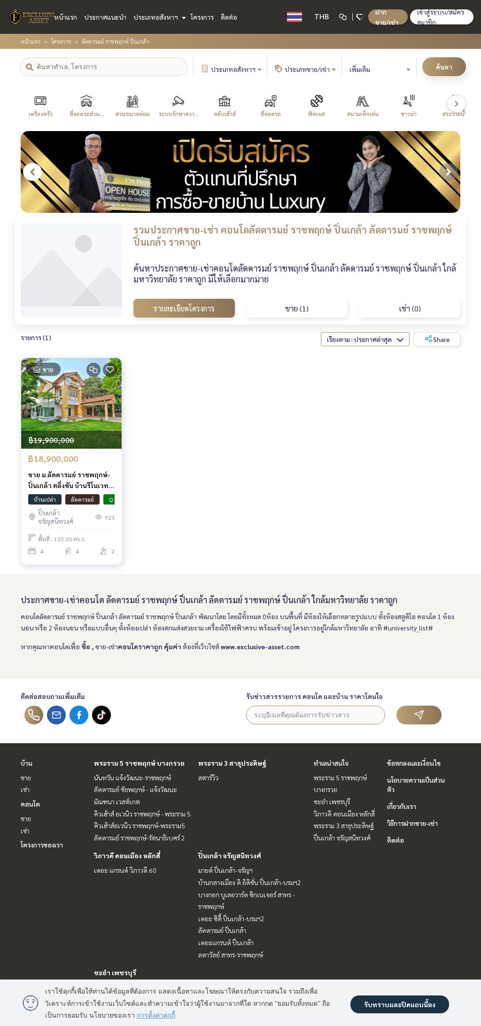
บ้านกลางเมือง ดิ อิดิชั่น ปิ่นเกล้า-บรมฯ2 (249, 882)
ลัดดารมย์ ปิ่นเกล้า (222, 930)
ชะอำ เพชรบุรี (115, 972)
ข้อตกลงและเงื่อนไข (414, 763)
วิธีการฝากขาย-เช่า (412, 823)
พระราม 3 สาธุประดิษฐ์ (232, 763)
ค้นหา (444, 66)
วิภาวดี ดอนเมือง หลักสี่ (127, 855)
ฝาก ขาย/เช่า (386, 17)
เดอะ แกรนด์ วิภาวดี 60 (125, 870)
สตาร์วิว (208, 777)
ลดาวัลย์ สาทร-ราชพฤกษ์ (230, 954)
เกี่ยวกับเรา (401, 806)
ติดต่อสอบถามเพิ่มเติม (53, 696)
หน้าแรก (65, 17)
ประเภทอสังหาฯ (156, 17)
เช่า (25, 789)
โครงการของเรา (42, 844)
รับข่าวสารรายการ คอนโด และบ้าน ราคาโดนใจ (314, 696)
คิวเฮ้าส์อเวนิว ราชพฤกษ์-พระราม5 (139, 825)
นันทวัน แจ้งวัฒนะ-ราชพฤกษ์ (132, 777)
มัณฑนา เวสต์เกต (117, 801)
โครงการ (202, 17)
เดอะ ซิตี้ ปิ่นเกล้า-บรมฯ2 (231, 918)
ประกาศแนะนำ (105, 17)
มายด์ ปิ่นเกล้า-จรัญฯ (225, 870)
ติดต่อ (229, 17)
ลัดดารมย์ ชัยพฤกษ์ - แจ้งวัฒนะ (135, 789)
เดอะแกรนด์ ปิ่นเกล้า (226, 942)
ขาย (26, 777)
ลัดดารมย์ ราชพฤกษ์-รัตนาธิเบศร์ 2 (139, 837)
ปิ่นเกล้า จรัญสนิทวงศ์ (229, 855)
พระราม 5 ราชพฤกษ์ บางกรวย (139, 763)
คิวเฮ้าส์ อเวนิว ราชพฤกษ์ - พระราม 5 (142, 813)
